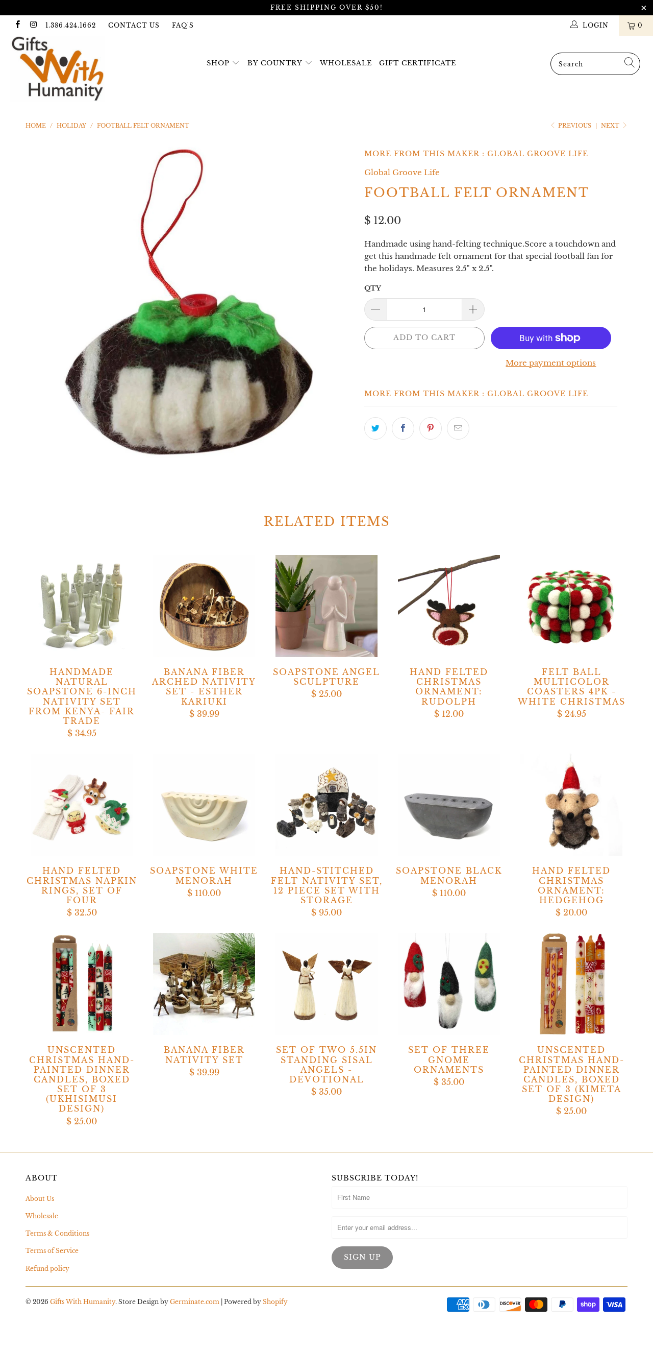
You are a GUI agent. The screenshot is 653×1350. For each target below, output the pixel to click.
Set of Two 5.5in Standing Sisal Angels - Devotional (326, 984)
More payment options (551, 363)
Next (611, 125)
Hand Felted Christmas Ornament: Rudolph (449, 606)
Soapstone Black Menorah (449, 805)
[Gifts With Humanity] (57, 70)
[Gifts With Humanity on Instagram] (33, 25)
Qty (372, 288)
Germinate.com (194, 1302)
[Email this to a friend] (458, 428)
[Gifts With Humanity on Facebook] (17, 25)
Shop (218, 63)
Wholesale (346, 63)
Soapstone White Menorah (204, 805)
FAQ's (183, 25)
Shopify (275, 1302)
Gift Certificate (417, 63)
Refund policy (47, 1268)
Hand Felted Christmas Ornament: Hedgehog (571, 805)
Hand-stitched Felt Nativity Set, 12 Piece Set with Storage (326, 805)
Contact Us (134, 25)
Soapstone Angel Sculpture (326, 606)
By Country (274, 63)
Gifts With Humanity (82, 1302)
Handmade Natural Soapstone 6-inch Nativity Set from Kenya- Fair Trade (82, 606)
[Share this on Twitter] (375, 428)
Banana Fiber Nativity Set (204, 984)
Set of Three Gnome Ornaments (449, 984)
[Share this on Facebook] (403, 428)
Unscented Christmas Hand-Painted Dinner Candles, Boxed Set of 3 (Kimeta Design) (571, 984)
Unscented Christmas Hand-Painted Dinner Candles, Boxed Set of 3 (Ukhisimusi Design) (82, 984)
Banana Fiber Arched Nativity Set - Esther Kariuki (204, 606)
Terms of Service (52, 1251)
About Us (40, 1198)
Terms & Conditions (57, 1233)
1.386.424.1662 (70, 25)
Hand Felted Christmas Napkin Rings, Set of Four (82, 805)
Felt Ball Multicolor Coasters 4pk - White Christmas (571, 606)
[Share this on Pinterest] (430, 428)
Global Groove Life (537, 153)
